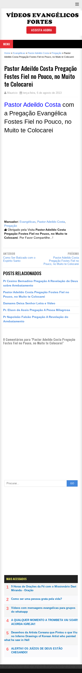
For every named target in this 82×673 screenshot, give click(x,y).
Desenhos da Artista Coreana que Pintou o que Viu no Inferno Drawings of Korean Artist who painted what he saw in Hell (40, 636)
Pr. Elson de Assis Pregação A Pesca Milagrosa (36, 310)
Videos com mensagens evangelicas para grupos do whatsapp (43, 609)
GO (72, 483)
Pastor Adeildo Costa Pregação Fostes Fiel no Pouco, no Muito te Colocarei (61, 261)
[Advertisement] (41, 459)
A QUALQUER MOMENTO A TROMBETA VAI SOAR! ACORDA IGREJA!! (44, 621)
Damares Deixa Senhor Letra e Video (29, 303)
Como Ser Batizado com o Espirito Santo (19, 259)
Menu (6, 44)
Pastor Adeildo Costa (51, 221)
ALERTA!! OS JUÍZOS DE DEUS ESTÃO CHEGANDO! (36, 650)
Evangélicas (28, 221)
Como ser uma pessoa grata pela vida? (36, 598)
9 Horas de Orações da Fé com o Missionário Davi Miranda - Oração (43, 588)
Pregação (10, 225)
